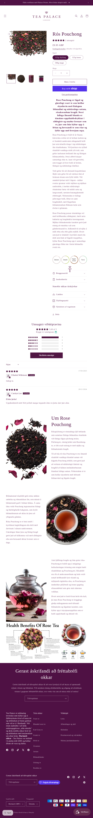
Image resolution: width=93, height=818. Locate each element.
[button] (5, 16)
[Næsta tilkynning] (88, 2)
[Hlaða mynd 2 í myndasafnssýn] (21, 78)
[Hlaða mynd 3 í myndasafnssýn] (31, 78)
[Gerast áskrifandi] (65, 698)
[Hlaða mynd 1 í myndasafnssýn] (11, 78)
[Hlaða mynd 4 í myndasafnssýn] (41, 78)
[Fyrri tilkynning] (4, 2)
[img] (12, 371)
